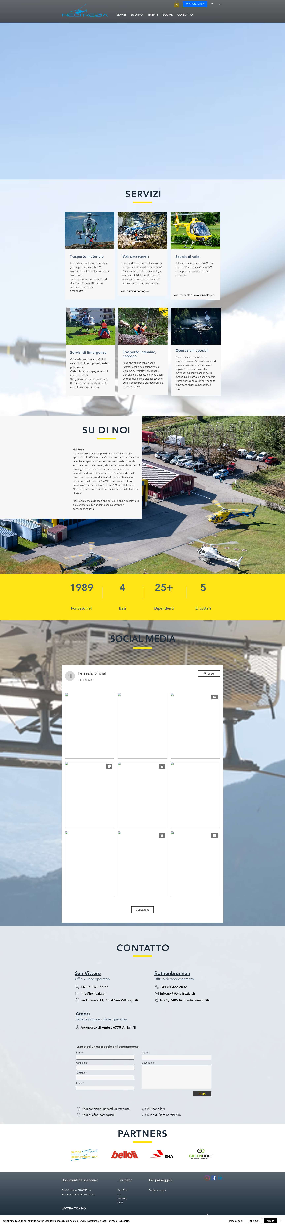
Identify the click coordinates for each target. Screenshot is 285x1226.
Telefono (80, 1073)
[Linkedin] (220, 1177)
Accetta (270, 1220)
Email (79, 1083)
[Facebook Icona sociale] (213, 1177)
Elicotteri (203, 608)
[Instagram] (207, 1177)
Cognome (81, 1062)
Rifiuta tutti (253, 1220)
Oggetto (146, 1052)
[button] (177, 4)
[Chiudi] (281, 1220)
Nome (79, 1052)
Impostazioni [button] (235, 1220)
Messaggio (148, 1062)
